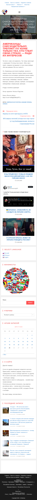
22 (27, 344)
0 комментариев (20, 414)
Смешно (27, 477)
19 (14, 344)
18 (9, 344)
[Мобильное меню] (19, 12)
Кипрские (9, 487)
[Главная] (1, 34)
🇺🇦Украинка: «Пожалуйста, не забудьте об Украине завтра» (18, 211)
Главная (7, 2)
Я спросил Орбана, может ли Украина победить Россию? (18, 239)
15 (27, 341)
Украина (5, 103)
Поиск (4, 300)
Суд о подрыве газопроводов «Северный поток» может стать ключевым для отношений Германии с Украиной (22, 442)
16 (32, 341)
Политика (4, 482)
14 (23, 341)
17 (5, 344)
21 (23, 344)
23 (32, 344)
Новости (19, 4)
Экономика (11, 482)
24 (5, 348)
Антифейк (16, 477)
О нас (6, 494)
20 (18, 344)
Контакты (29, 494)
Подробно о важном (26, 2)
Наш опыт (11, 494)
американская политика (14, 102)
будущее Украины (27, 102)
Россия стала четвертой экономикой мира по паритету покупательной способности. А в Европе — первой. (20, 452)
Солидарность (30, 482)
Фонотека (26, 4)
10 (5, 341)
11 (9, 341)
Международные (18, 481)
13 (18, 341)
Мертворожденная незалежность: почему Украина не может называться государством (22, 432)
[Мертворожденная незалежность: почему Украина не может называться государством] (6, 433)
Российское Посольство (24, 487)
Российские (6, 484)
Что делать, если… (21, 494)
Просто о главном (14, 2)
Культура (22, 482)
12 (14, 341)
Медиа (22, 477)
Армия (17, 482)
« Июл (4, 354)
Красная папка (10, 4)
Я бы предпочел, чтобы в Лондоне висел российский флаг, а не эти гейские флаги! (18, 176)
